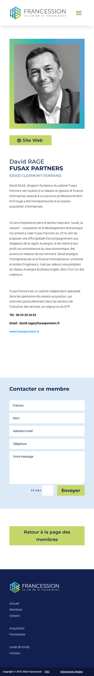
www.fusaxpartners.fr (24, 331)
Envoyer (70, 490)
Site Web (33, 140)
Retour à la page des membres (47, 535)
